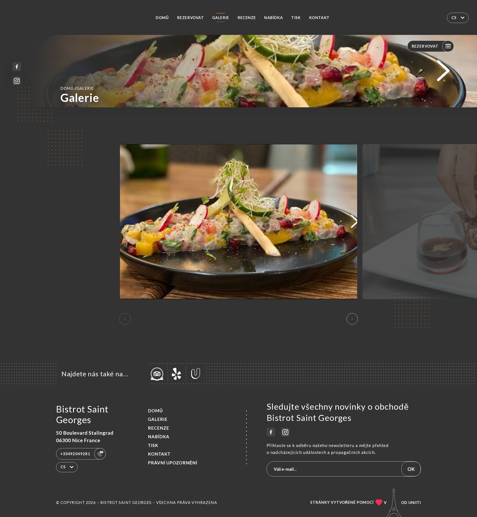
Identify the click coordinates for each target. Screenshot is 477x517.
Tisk (296, 17)
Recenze (247, 17)
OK (411, 469)
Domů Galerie (77, 88)
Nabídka (273, 17)
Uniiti (414, 502)
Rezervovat (190, 17)
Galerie (220, 17)
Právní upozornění (172, 462)
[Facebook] (16, 66)
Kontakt (319, 17)
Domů (162, 17)
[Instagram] (16, 81)
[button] (352, 319)
